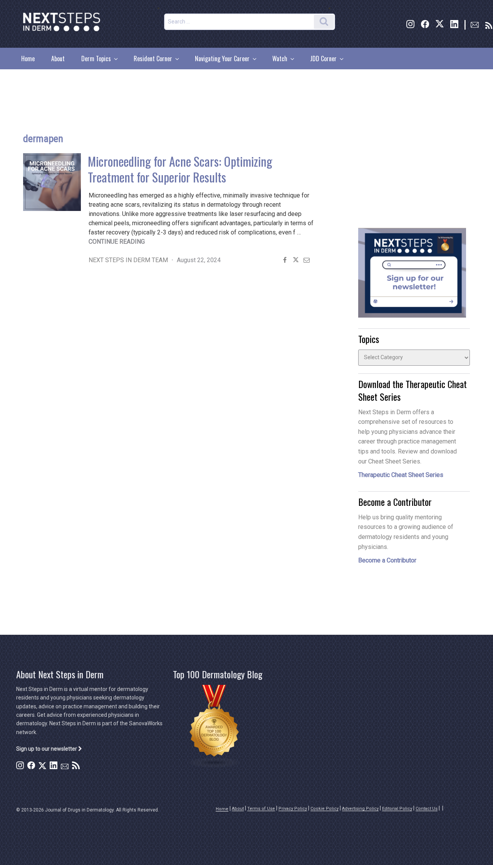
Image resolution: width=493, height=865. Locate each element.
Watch (279, 58)
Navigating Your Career (222, 58)
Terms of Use (261, 808)
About (58, 58)
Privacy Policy (292, 808)
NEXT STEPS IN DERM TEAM (128, 260)
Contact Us (427, 808)
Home (28, 58)
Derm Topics (96, 58)
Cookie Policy (324, 808)
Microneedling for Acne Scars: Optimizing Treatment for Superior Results (180, 169)
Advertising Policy (360, 808)
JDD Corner (323, 58)
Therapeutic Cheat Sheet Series (400, 475)
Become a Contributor (387, 560)
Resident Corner (153, 58)
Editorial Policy (397, 808)
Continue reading (117, 241)
